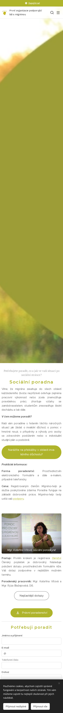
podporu (18, 498)
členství (56, 558)
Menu (58, 12)
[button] (51, 12)
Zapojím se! (34, 3)
